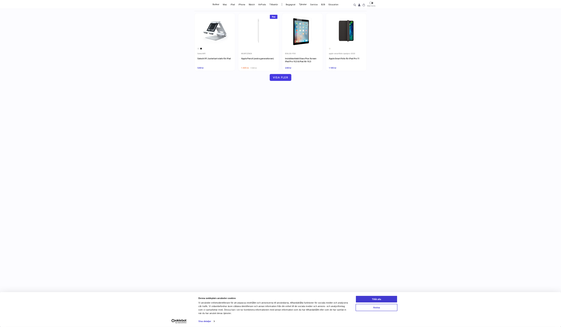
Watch (252, 4)
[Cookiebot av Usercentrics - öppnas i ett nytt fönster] (179, 321)
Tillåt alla (376, 299)
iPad (233, 4)
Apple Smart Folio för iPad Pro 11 (344, 58)
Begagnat (290, 4)
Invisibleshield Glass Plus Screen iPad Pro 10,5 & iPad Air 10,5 (300, 60)
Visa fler (280, 77)
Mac (225, 4)
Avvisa (376, 307)
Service (314, 4)
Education (333, 4)
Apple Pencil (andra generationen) (257, 58)
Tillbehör (273, 4)
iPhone (241, 4)
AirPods (262, 4)
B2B (323, 4)
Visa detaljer (204, 321)
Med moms (371, 6)
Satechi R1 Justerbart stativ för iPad (214, 58)
